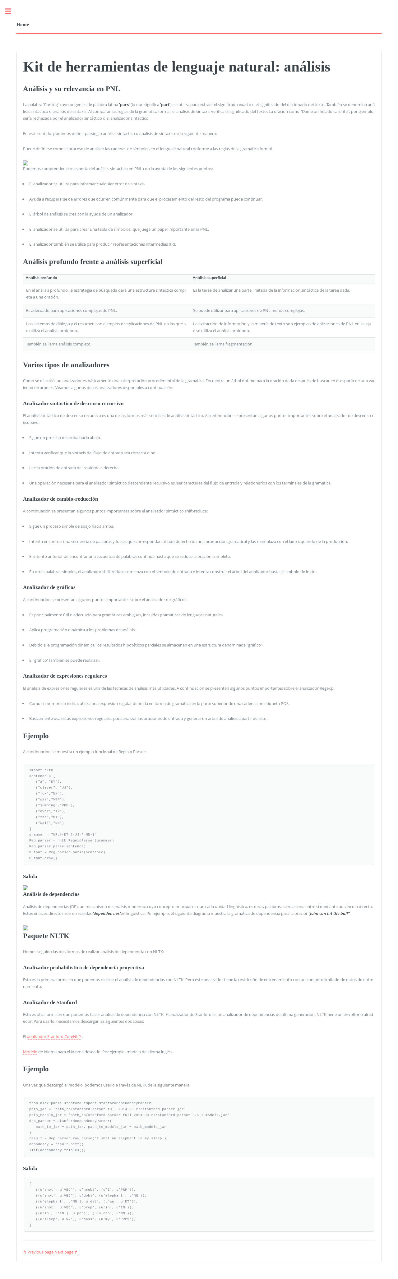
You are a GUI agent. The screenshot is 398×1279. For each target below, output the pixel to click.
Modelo (30, 1051)
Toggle (11, 11)
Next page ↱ (66, 1252)
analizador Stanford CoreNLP (54, 1036)
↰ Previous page (38, 1252)
